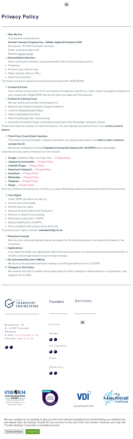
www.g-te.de (26, 338)
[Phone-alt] (55, 339)
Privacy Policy (62, 157)
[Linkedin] (6, 347)
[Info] (11, 347)
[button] (66, 4)
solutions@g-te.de (27, 335)
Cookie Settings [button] (14, 431)
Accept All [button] (33, 431)
